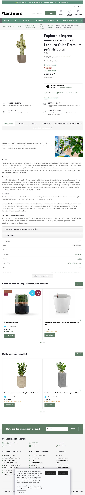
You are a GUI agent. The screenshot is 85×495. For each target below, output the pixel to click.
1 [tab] (40, 342)
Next (81, 284)
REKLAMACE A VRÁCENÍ (10, 460)
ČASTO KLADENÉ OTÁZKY (38, 455)
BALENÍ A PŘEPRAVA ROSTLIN (12, 458)
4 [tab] (44, 342)
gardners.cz (8, 446)
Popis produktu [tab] (8, 123)
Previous (77, 284)
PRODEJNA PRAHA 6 (61, 460)
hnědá (80, 259)
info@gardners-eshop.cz (11, 443)
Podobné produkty (75, 123)
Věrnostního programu (66, 87)
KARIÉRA (58, 467)
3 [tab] (43, 342)
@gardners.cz (62, 446)
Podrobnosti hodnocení (65, 56)
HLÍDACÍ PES (34, 465)
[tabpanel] (22, 314)
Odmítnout (50, 473)
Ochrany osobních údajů (35, 488)
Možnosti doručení (51, 70)
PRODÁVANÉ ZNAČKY (37, 463)
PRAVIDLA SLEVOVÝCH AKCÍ (12, 472)
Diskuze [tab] (34, 123)
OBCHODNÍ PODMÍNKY (10, 463)
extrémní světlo (77, 263)
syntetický (78, 254)
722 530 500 (35, 443)
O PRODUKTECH (35, 458)
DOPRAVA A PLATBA (9, 455)
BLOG (32, 460)
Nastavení (21, 492)
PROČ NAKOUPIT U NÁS (62, 465)
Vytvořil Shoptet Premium (77, 491)
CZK (78, 7)
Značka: (51, 98)
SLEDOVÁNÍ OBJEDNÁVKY (11, 475)
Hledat (50, 13)
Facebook (61, 443)
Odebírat (73, 429)
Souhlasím (63, 473)
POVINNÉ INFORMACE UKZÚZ (12, 470)
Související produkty (60, 123)
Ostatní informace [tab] (47, 123)
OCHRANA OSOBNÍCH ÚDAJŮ (12, 465)
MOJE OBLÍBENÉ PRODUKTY (11, 468)
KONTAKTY (59, 456)
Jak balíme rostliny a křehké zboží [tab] (42, 128)
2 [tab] (41, 342)
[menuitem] (8, 20)
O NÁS (58, 463)
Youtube (34, 446)
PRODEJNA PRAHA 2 (61, 458)
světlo (69, 263)
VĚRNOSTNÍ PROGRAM (37, 467)
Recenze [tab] (21, 123)
